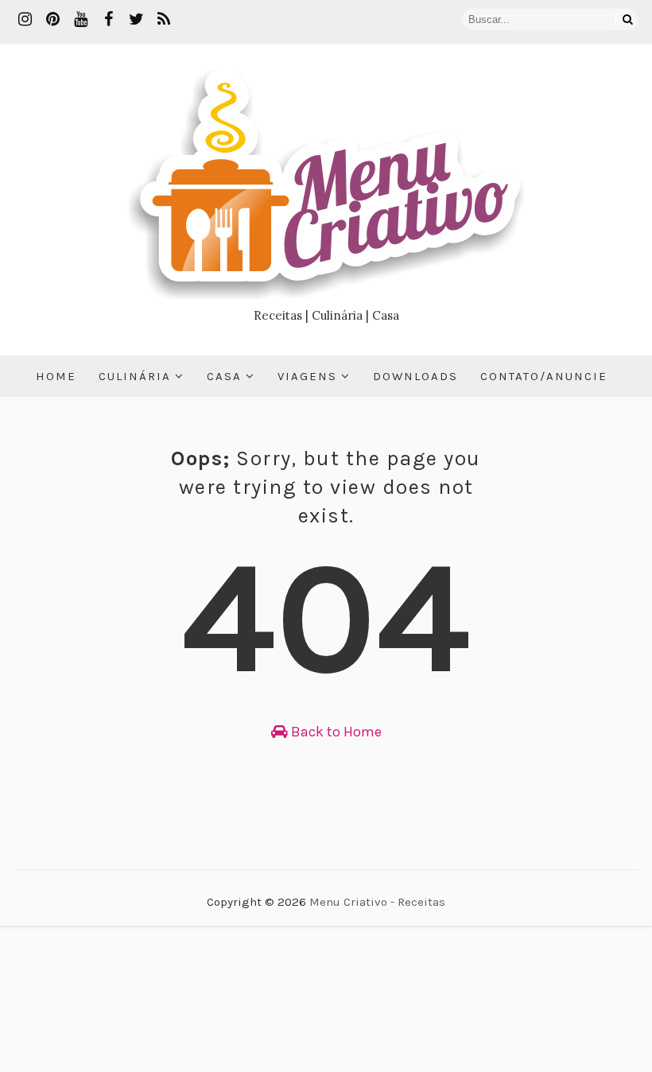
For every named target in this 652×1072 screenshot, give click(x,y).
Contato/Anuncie (543, 376)
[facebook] (108, 20)
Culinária (135, 376)
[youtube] (80, 20)
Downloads (415, 376)
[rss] (164, 20)
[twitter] (136, 20)
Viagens (307, 376)
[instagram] (25, 20)
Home (56, 376)
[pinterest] (52, 20)
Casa (224, 376)
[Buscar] (627, 19)
